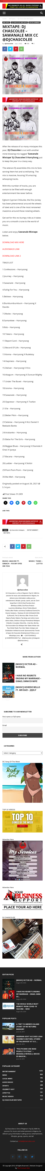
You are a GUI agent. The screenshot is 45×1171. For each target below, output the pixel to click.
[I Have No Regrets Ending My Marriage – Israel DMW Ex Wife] (8, 678)
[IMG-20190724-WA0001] (22, 6)
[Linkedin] (25, 1156)
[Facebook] (12, 1156)
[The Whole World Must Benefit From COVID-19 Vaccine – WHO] (8, 1006)
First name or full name (11, 717)
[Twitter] (32, 1156)
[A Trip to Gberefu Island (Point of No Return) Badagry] (8, 1026)
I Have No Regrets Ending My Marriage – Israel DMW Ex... (28, 994)
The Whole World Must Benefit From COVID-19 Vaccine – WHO (27, 1006)
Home (4, 19)
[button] (41, 13)
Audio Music (7, 673)
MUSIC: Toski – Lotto (36, 562)
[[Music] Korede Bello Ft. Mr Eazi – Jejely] (8, 692)
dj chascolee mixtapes (17, 530)
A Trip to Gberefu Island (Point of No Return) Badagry (27, 1026)
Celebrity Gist (6, 680)
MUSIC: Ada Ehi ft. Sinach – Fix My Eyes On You (12, 563)
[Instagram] (19, 1156)
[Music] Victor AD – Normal (29, 980)
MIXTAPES (6, 533)
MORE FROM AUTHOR (32, 657)
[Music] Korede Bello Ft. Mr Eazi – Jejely (28, 688)
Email (4, 725)
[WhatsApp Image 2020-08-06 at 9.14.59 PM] (22, 822)
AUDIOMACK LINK (10, 249)
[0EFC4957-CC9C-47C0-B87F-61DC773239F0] (22, 783)
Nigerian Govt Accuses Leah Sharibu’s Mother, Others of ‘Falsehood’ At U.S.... (29, 1039)
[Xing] (22, 644)
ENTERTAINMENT (32, 530)
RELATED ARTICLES (12, 657)
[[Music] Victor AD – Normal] (8, 669)
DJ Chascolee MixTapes (25, 19)
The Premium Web (23, 1168)
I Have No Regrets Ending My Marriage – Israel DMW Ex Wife (28, 678)
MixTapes (12, 19)
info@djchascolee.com (26, 1141)
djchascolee (9, 43)
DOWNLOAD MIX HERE (13, 242)
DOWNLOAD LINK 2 (11, 255)
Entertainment (34, 22)
